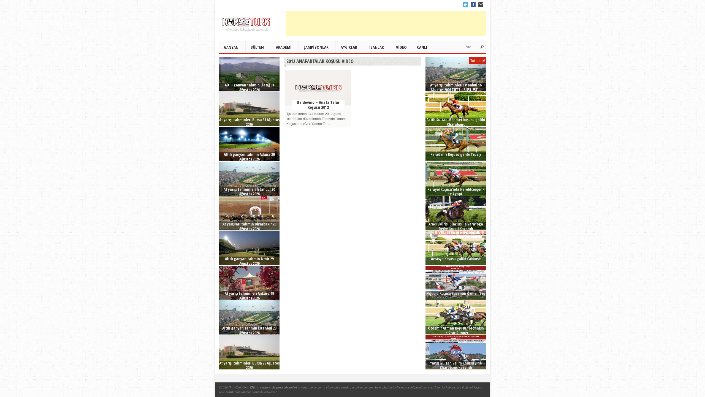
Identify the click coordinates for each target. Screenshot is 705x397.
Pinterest (480, 4)
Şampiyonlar (316, 47)
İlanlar (376, 47)
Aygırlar (349, 47)
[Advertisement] (386, 23)
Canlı (422, 47)
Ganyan (231, 47)
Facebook (473, 4)
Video (401, 47)
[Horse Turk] (246, 22)
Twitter (465, 4)
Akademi (284, 47)
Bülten (257, 47)
